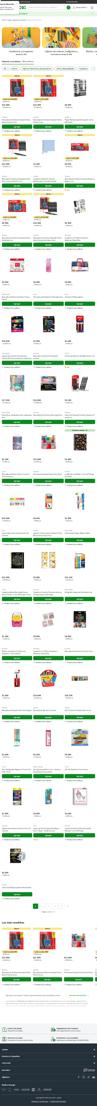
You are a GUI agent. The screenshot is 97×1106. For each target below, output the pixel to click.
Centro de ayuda (25, 2)
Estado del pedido (72, 2)
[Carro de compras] (92, 7)
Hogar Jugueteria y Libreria (16, 20)
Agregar (17, 126)
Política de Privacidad (58, 1101)
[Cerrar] (17, 3)
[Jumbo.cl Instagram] (83, 1077)
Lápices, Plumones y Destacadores (37, 68)
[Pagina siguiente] (67, 906)
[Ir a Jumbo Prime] (89, 1070)
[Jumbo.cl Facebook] (78, 1077)
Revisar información (77, 995)
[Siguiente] (93, 69)
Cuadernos (83, 68)
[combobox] (49, 7)
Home (4, 20)
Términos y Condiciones (39, 1101)
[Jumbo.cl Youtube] (93, 1077)
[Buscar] (68, 7)
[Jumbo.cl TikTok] (88, 1077)
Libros (14, 68)
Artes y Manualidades (65, 68)
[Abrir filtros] (6, 69)
